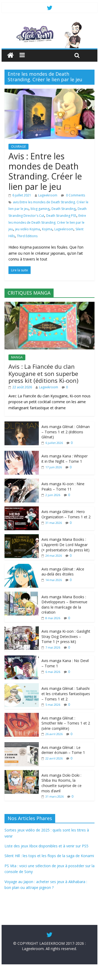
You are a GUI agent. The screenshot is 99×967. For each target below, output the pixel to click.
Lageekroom (47, 195)
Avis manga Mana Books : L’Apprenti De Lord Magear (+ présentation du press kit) (65, 544)
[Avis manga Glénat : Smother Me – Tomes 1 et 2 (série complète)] (21, 715)
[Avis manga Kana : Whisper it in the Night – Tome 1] (21, 453)
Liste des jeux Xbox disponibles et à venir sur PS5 (46, 845)
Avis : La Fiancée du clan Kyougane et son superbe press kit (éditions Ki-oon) (43, 373)
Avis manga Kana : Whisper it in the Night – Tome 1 (64, 458)
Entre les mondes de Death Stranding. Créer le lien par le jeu (47, 222)
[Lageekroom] (50, 24)
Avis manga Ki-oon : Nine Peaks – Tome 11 (62, 486)
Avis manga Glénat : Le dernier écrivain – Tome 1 (63, 750)
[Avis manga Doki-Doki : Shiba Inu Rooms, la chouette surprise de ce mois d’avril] (21, 772)
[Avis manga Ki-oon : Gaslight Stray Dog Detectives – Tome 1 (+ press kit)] (21, 628)
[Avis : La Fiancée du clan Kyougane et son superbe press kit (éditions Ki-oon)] (49, 304)
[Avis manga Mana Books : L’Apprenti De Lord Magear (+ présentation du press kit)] (21, 536)
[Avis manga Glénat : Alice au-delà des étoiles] (21, 566)
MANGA (17, 357)
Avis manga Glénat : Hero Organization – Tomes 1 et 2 (66, 514)
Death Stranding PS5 (61, 215)
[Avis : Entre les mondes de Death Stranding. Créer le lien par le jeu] (49, 92)
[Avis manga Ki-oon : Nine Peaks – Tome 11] (21, 481)
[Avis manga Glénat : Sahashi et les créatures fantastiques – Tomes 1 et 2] (21, 686)
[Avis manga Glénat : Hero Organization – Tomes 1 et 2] (21, 509)
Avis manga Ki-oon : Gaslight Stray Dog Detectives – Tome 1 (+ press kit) (65, 636)
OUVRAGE (18, 146)
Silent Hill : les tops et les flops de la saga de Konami (49, 855)
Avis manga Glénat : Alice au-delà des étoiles (62, 571)
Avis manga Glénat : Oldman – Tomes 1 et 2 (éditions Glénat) (65, 431)
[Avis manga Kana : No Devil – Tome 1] (21, 658)
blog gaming (40, 208)
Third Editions (27, 236)
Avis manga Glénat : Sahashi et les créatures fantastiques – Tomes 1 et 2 (65, 693)
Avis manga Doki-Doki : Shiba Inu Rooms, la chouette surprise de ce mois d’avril (61, 783)
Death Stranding (63, 208)
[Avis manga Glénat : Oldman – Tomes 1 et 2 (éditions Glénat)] (21, 424)
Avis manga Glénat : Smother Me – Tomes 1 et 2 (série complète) (65, 723)
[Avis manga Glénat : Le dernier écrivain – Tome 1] (21, 745)
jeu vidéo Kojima (27, 229)
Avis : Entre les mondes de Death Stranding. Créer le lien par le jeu (45, 171)
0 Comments (75, 195)
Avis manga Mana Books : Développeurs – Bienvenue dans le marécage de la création (64, 604)
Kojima (47, 229)
